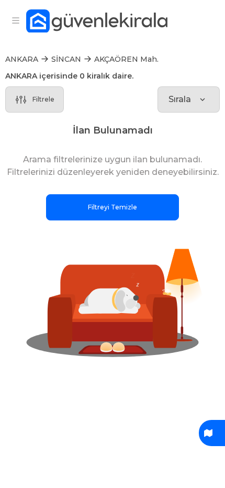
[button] (112, 301)
